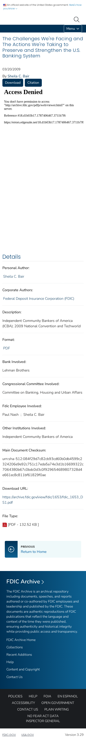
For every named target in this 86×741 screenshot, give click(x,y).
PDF (6, 348)
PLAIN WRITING (56, 709)
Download (13, 82)
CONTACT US (27, 709)
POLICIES (15, 696)
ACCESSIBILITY (23, 703)
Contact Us (14, 677)
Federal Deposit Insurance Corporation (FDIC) (38, 298)
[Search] (77, 19)
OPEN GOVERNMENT (57, 703)
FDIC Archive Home (21, 640)
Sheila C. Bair (18, 76)
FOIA (47, 696)
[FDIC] (3, 28)
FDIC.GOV (9, 735)
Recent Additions (19, 654)
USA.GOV (27, 735)
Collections (14, 647)
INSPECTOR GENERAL (43, 721)
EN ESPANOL (68, 696)
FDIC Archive (23, 581)
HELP (33, 696)
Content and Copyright (23, 669)
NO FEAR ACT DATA (43, 716)
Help (10, 662)
